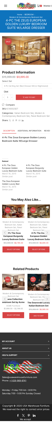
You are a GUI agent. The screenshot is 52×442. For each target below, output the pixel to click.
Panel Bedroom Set (40, 116)
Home (19, 14)
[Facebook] (13, 120)
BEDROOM (29, 14)
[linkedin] (22, 120)
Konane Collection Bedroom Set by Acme (13, 301)
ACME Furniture (13, 306)
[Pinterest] (16, 120)
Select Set (7, 81)
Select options (13, 249)
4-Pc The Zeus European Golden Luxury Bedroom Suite (12, 168)
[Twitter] (10, 120)
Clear (6, 91)
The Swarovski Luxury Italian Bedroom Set (38, 304)
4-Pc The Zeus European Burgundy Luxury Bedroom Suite (36, 168)
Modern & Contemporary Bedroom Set (26, 17)
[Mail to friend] (19, 120)
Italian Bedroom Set (24, 113)
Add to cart (30, 97)
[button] (5, 232)
